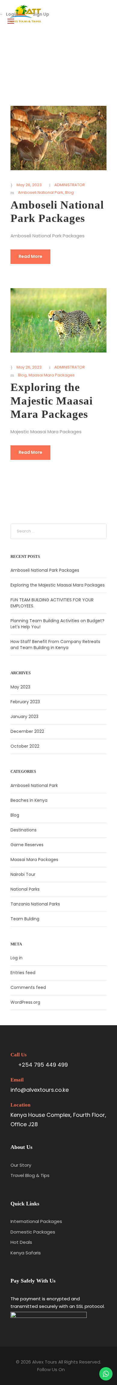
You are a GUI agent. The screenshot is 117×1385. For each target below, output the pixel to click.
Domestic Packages (32, 1232)
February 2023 (25, 702)
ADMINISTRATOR (69, 185)
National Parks (25, 889)
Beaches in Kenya (28, 800)
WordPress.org (25, 1002)
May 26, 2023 (29, 185)
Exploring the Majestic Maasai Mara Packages (51, 400)
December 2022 (27, 731)
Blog (69, 192)
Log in (16, 958)
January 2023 (24, 717)
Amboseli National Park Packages (44, 570)
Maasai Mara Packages (51, 375)
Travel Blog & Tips (30, 1175)
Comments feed (28, 987)
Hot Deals (21, 1242)
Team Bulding (24, 919)
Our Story (20, 1165)
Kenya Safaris (25, 1253)
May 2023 (20, 687)
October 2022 (24, 746)
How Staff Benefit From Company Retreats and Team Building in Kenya (55, 645)
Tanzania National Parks (35, 904)
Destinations (23, 830)
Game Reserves (27, 845)
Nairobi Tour (22, 874)
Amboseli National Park (40, 192)
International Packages (36, 1221)
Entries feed (22, 973)
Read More (30, 256)
